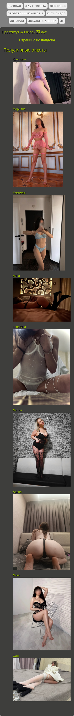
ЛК (62, 21)
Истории (17, 21)
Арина (17, 492)
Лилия (18, 410)
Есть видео (56, 13)
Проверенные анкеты (25, 13)
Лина (16, 276)
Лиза (16, 575)
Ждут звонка (35, 6)
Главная (14, 6)
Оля (16, 655)
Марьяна (19, 109)
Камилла (19, 192)
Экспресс (58, 6)
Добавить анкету (42, 21)
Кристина (19, 59)
